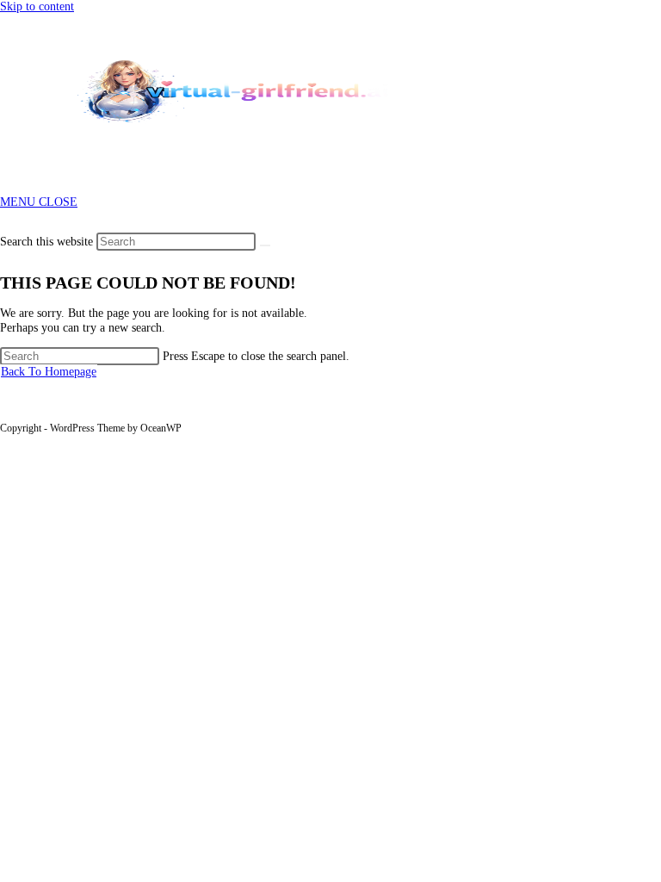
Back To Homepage (48, 371)
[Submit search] (265, 245)
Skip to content (37, 6)
